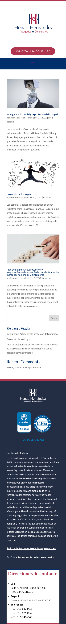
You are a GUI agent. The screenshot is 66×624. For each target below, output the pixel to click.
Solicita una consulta (32, 51)
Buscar (54, 318)
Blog (50, 117)
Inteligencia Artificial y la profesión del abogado (33, 114)
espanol (10, 121)
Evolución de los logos (19, 193)
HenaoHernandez (19, 197)
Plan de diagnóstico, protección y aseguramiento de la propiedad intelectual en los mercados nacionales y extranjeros (33, 272)
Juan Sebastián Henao (21, 117)
